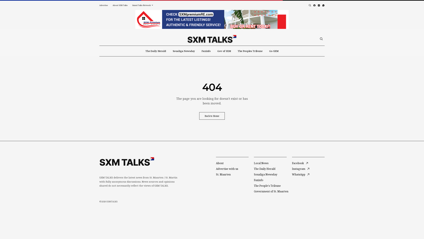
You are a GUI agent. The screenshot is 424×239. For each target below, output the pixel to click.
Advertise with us (227, 169)
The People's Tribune (267, 186)
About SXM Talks (120, 5)
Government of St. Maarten (271, 191)
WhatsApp (298, 174)
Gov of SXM (224, 51)
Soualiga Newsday (184, 51)
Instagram (298, 169)
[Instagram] (319, 5)
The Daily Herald (155, 51)
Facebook (298, 163)
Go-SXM (274, 51)
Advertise (103, 5)
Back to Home (212, 116)
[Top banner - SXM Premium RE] (212, 19)
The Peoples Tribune (250, 51)
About (220, 163)
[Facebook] (314, 5)
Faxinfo (206, 51)
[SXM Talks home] (212, 39)
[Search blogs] (310, 5)
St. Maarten (223, 174)
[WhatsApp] (323, 5)
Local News (261, 163)
